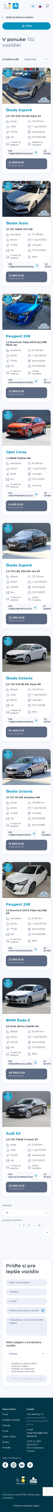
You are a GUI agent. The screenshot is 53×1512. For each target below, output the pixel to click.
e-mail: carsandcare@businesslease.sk (37, 1432)
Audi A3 (13, 1133)
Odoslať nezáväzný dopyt (26, 1378)
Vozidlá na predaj (11, 1420)
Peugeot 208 (18, 336)
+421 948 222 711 (35, 1414)
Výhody (6, 1425)
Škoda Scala (17, 223)
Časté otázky (9, 1436)
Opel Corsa (16, 452)
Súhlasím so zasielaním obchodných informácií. (23, 1370)
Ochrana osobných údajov (26, 1505)
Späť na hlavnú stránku (19, 17)
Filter (29, 26)
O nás (5, 1431)
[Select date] (43, 1310)
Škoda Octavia (19, 678)
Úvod (5, 1414)
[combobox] (22, 1310)
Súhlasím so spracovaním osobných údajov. (24, 1364)
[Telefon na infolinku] (33, 6)
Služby (5, 1442)
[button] (36, 152)
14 (39, 1225)
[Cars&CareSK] (5, 1465)
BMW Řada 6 (18, 1020)
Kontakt (6, 1447)
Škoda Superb (19, 110)
